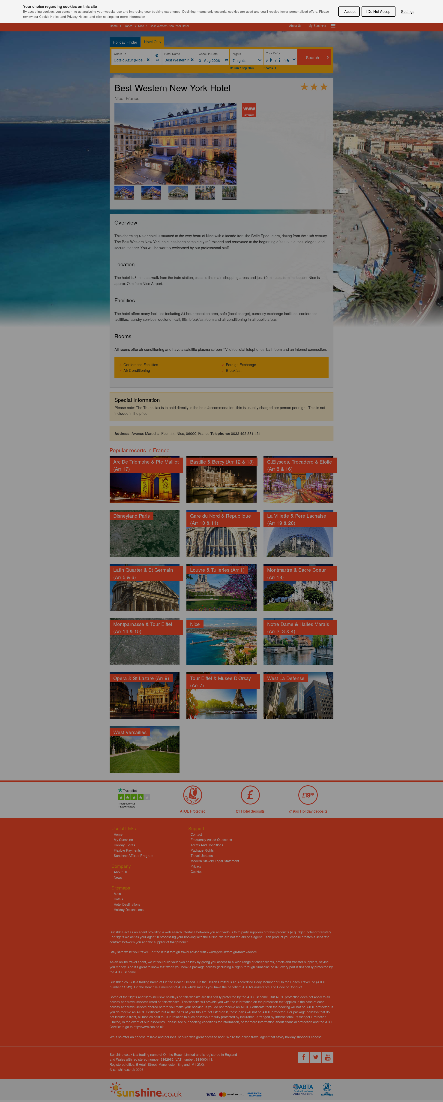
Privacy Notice (77, 16)
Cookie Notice (49, 16)
